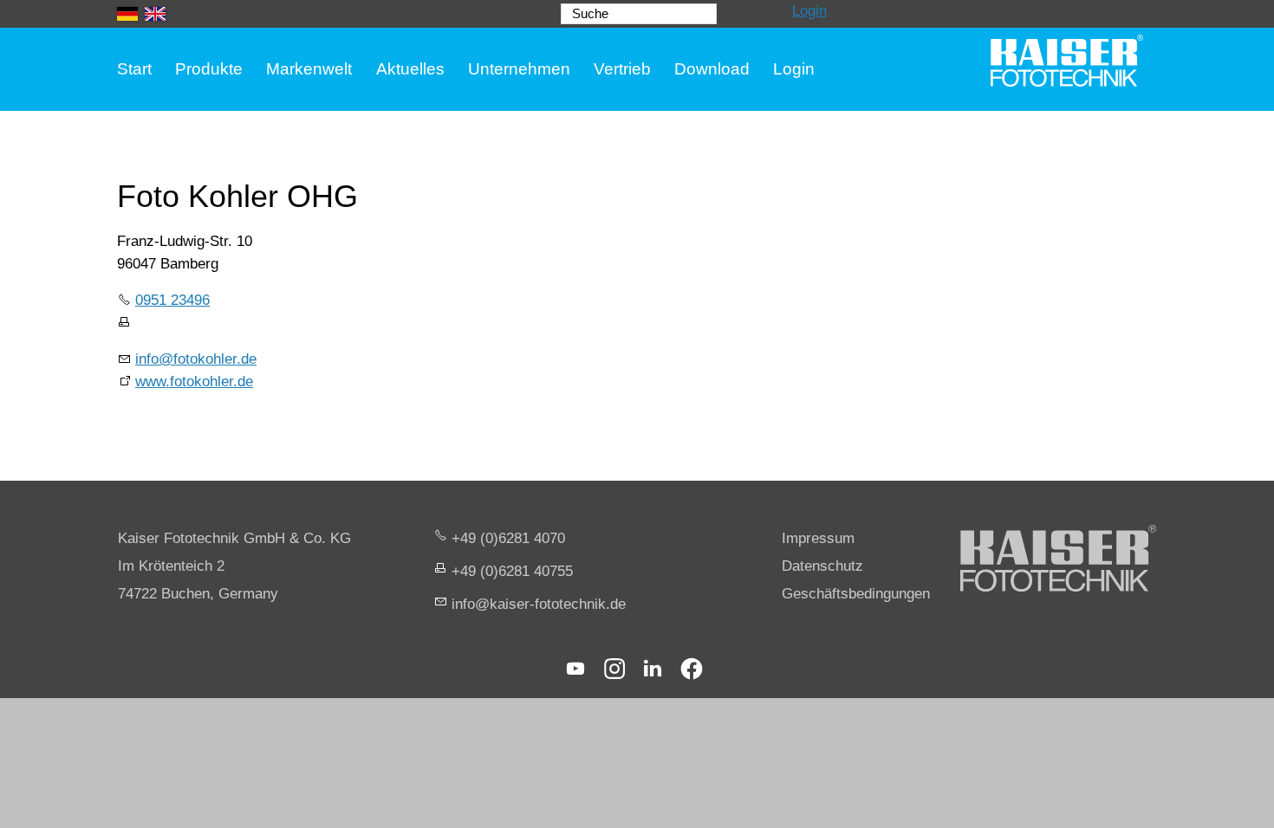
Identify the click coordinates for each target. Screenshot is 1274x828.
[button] (575, 668)
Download (712, 69)
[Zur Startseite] (1067, 61)
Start (134, 69)
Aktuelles (410, 69)
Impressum (818, 538)
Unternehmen (519, 69)
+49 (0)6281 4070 (508, 538)
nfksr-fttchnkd (536, 604)
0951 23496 (172, 300)
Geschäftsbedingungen (856, 593)
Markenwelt (309, 69)
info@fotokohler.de (196, 359)
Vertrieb (622, 69)
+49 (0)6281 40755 (512, 571)
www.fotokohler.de (194, 381)
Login (809, 11)
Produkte (209, 69)
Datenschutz (822, 566)
